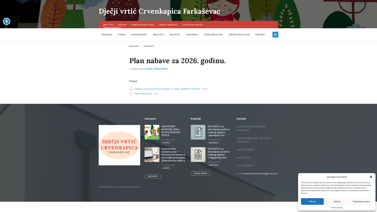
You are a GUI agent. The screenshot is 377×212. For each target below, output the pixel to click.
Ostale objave (200, 173)
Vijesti (166, 142)
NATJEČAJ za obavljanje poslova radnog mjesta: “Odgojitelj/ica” (219, 153)
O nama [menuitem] (121, 34)
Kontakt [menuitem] (260, 34)
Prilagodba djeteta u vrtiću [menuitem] (142, 24)
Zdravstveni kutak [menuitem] (239, 34)
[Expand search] (275, 35)
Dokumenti (149, 46)
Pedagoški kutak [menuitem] (213, 34)
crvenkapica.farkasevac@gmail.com (260, 173)
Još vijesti (153, 176)
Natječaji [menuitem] (175, 34)
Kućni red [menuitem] (122, 24)
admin (149, 68)
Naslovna (133, 46)
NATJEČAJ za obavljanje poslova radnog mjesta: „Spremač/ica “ (219, 131)
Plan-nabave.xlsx (143, 93)
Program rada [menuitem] (139, 34)
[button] (371, 176)
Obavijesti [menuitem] (158, 34)
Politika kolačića (337, 207)
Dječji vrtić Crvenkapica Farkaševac (159, 11)
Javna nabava (161, 68)
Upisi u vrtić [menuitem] (108, 24)
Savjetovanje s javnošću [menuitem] (192, 24)
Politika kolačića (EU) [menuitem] (112, 27)
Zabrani (336, 201)
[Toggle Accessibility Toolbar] (6, 21)
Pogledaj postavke (361, 201)
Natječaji (214, 142)
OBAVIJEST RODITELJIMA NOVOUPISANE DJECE (171, 131)
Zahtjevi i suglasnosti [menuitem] (168, 24)
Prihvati (312, 201)
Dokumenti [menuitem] (192, 34)
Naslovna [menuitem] (106, 34)
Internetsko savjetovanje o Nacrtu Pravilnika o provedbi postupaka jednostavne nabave (173, 154)
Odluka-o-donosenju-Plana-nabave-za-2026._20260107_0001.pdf (167, 88)
